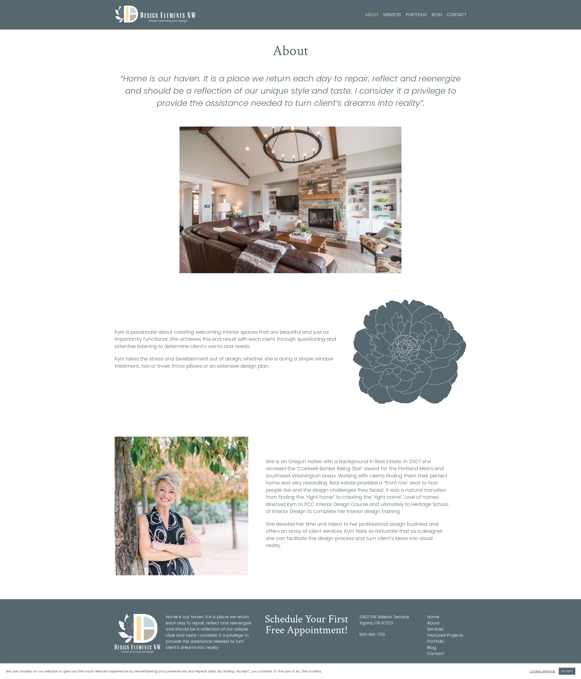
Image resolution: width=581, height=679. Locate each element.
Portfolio (416, 14)
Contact (456, 14)
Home (433, 617)
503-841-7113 (372, 634)
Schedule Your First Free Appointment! (306, 624)
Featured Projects (445, 635)
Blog (437, 14)
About (372, 14)
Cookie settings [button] (542, 671)
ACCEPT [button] (567, 671)
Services (392, 14)
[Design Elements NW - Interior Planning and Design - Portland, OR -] (155, 13)
